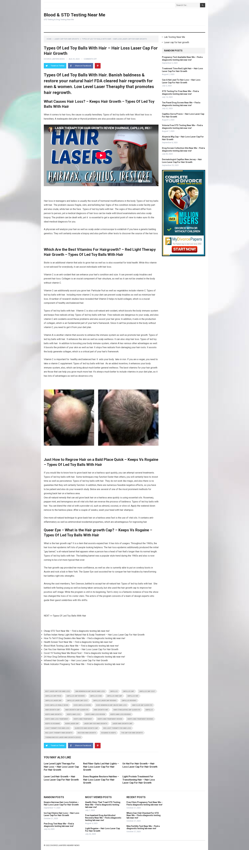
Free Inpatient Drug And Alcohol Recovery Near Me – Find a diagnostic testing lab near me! (103, 817)
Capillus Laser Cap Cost (77, 701)
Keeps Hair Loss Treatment (56, 719)
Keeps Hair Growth (53, 714)
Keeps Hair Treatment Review (110, 719)
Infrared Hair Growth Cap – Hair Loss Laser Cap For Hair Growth (76, 660)
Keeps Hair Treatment (83, 719)
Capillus (114, 691)
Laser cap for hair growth (66, 39)
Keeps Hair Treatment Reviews (140, 719)
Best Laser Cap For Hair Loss (57, 691)
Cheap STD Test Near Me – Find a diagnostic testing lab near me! (77, 631)
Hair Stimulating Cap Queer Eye (126, 710)
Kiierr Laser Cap (72, 724)
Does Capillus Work (82, 705)
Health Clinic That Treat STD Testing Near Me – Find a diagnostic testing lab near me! (102, 804)
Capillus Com (96, 696)
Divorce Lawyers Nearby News (65, 845)
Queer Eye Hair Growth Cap (86, 728)
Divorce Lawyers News (54, 59)
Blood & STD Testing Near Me (74, 15)
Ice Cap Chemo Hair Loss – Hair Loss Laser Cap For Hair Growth (61, 814)
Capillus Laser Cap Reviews (104, 701)
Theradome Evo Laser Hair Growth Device (63, 737)
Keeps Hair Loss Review (95, 714)
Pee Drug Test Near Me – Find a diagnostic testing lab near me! (59, 825)
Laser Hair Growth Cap (122, 724)
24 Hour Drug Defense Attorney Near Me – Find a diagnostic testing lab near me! (84, 656)
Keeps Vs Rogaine (52, 724)
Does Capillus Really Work (56, 705)
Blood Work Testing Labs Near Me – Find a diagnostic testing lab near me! (81, 645)
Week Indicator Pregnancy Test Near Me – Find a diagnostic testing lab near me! (84, 664)
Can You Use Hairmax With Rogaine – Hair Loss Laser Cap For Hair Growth (81, 649)
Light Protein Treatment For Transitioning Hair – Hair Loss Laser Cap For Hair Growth (138, 779)
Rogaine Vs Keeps (108, 733)
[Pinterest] (98, 65)
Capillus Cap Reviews (76, 696)
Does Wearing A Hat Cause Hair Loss (111, 705)
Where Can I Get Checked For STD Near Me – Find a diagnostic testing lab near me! (144, 815)
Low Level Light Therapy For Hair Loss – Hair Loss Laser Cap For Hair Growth (61, 766)
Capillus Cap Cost (147, 691)
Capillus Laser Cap (53, 701)
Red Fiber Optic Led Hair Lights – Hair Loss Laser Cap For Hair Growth (101, 766)
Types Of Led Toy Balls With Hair (69, 615)
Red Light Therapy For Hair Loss (117, 728)
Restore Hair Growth (87, 733)
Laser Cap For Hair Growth (95, 724)
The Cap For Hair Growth (132, 733)
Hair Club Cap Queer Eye (142, 705)
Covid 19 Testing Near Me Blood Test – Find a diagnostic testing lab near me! (83, 653)
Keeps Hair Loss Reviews (120, 714)
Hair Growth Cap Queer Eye (76, 710)
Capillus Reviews (129, 701)
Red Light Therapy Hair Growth (58, 733)
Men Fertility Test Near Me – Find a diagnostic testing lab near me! (143, 827)
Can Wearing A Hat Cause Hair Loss (90, 691)
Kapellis (149, 710)
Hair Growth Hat (101, 710)
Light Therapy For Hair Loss (57, 728)
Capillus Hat (132, 696)
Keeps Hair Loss (73, 714)
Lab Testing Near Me (174, 37)
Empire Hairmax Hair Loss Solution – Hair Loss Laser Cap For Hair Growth (61, 803)
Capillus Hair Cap (114, 696)
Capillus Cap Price (53, 696)
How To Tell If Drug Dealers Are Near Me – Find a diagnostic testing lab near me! (84, 638)
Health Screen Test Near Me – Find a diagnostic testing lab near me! (78, 642)
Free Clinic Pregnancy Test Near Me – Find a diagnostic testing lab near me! (145, 803)
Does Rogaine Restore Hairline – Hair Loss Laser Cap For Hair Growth (101, 779)
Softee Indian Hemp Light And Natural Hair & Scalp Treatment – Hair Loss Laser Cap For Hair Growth (94, 634)
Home (49, 39)
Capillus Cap (128, 691)
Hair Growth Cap (52, 710)
